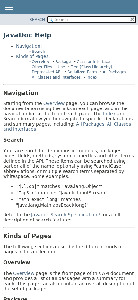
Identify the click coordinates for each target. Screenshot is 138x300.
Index (91, 77)
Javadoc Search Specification (64, 214)
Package (63, 62)
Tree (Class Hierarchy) (91, 67)
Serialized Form (82, 72)
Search (38, 51)
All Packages (114, 72)
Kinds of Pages (32, 56)
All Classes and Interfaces (56, 77)
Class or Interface (93, 62)
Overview (40, 62)
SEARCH (37, 19)
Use (61, 67)
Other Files (42, 67)
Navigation (28, 46)
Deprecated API (47, 72)
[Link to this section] (43, 92)
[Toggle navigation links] (8, 7)
